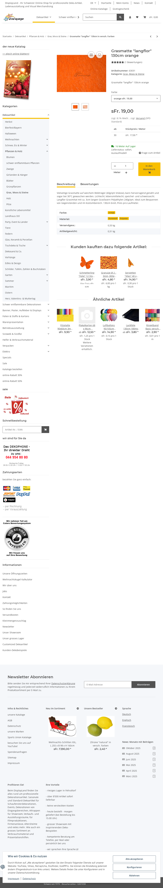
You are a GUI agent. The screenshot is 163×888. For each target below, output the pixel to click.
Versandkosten (10, 614)
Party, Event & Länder (16, 221)
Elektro (6, 351)
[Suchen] (120, 17)
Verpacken (8, 345)
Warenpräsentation (13, 322)
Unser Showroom (12, 632)
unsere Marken (16, 731)
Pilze (8, 204)
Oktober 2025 (140, 748)
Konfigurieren (134, 867)
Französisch (128, 725)
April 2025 (140, 770)
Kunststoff (113, 218)
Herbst (8, 121)
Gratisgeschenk (121, 8)
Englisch (126, 720)
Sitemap (12, 757)
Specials (7, 357)
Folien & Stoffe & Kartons (16, 316)
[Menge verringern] (114, 166)
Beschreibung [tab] (66, 184)
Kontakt (149, 2)
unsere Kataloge (16, 714)
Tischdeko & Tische (15, 245)
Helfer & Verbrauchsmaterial (18, 339)
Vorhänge (10, 257)
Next (155, 330)
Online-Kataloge (99, 8)
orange (111, 212)
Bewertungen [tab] (89, 184)
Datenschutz (14, 725)
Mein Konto (122, 2)
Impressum (14, 763)
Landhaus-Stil (12, 216)
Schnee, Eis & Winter (16, 145)
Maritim (9, 286)
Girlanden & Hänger (17, 174)
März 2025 (140, 776)
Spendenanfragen (17, 751)
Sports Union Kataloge (19, 737)
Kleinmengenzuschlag (14, 620)
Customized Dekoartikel (15, 644)
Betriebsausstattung (13, 327)
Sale (5, 363)
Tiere (8, 227)
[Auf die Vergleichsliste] (91, 54)
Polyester (124, 218)
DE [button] (91, 2)
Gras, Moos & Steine (133, 73)
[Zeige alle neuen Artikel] (78, 708)
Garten (8, 274)
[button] (130, 17)
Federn (9, 233)
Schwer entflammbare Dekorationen (22, 304)
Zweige (10, 168)
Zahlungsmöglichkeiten (15, 603)
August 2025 (140, 753)
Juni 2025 (140, 759)
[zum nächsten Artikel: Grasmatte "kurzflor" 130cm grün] (157, 36)
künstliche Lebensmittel (18, 210)
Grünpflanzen (13, 186)
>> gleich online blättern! (16, 53)
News (137, 2)
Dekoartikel (9, 114)
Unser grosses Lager (13, 638)
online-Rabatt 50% (12, 381)
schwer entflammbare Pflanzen (22, 163)
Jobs (5, 591)
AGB (10, 720)
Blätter (10, 180)
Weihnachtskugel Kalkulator (17, 579)
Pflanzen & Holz (13, 151)
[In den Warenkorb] (59, 47)
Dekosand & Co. (13, 251)
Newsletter (8, 626)
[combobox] (135, 98)
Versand (140, 118)
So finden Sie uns (12, 608)
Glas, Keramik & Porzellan (18, 239)
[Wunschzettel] (137, 17)
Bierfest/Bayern (13, 127)
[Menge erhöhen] (126, 172)
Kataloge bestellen (12, 369)
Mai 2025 (140, 764)
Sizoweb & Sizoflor (12, 333)
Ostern (8, 292)
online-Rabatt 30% (12, 375)
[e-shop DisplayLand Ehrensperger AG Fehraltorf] (14, 17)
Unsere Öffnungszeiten (15, 573)
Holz (8, 198)
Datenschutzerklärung (63, 683)
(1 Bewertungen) (133, 62)
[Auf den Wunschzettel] (99, 54)
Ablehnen (134, 875)
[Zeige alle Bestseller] (116, 708)
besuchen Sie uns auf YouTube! (19, 744)
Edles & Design (13, 263)
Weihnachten (12, 139)
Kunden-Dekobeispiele (15, 650)
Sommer (9, 280)
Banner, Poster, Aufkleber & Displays (22, 310)
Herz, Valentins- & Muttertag (20, 298)
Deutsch (126, 714)
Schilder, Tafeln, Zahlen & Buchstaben (25, 269)
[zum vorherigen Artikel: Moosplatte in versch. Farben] (150, 36)
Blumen (10, 157)
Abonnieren (143, 684)
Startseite (106, 2)
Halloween (10, 133)
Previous (62, 330)
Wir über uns (10, 585)
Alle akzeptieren (134, 859)
